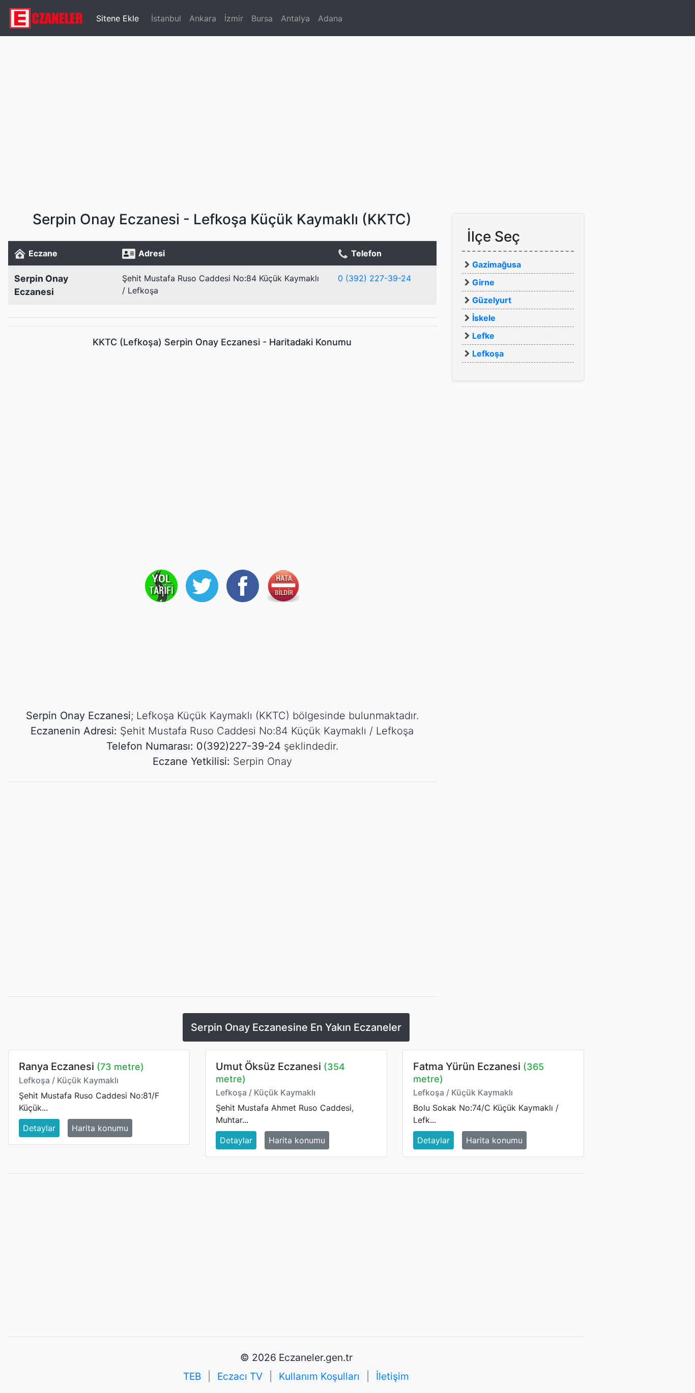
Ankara (202, 18)
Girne (483, 282)
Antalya (295, 18)
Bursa (262, 18)
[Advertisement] (347, 119)
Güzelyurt (491, 300)
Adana (330, 18)
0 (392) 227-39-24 (374, 278)
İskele (484, 318)
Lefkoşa (488, 353)
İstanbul (166, 18)
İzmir (233, 18)
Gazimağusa (496, 264)
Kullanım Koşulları (319, 1376)
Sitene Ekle (117, 18)
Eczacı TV (240, 1376)
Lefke (483, 336)
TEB (192, 1376)
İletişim (392, 1376)
